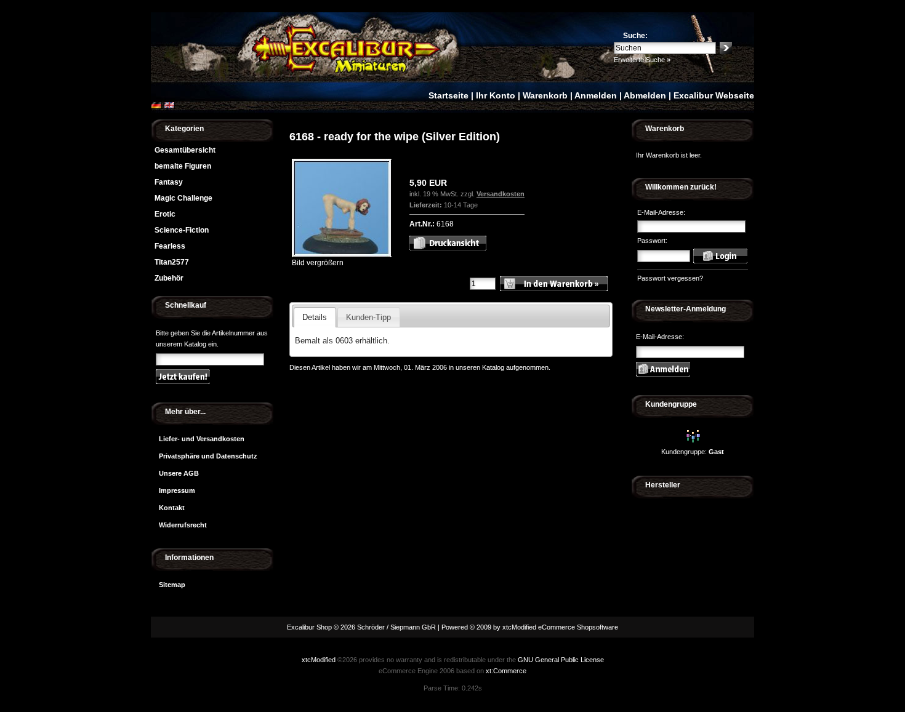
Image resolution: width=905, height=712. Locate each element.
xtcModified (319, 659)
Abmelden (645, 95)
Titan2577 (172, 262)
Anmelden (595, 95)
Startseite (448, 95)
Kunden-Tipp (368, 317)
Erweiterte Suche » (642, 59)
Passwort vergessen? (670, 278)
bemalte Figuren (183, 166)
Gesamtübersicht (185, 150)
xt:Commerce (506, 670)
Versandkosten (501, 194)
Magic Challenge (183, 198)
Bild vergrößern (318, 262)
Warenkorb (545, 95)
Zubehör (169, 278)
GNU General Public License (561, 659)
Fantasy (169, 182)
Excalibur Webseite (714, 95)
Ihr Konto (495, 95)
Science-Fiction (182, 230)
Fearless (170, 246)
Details (314, 317)
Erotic (165, 214)
